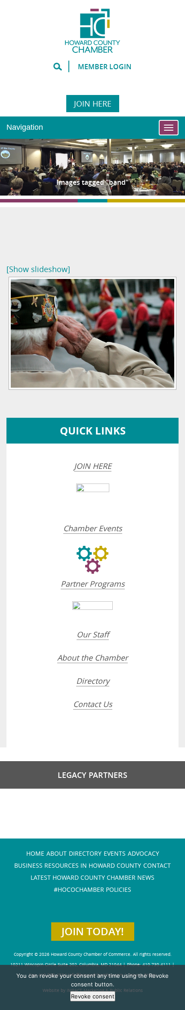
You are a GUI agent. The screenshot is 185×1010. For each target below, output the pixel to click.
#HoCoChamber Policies (92, 889)
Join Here (92, 103)
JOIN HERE (92, 466)
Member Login (105, 66)
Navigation (24, 127)
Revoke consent (92, 996)
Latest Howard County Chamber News (92, 877)
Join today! (93, 931)
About (56, 853)
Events (115, 853)
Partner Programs (93, 583)
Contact (157, 865)
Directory (92, 681)
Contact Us (92, 704)
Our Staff (93, 634)
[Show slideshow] (38, 269)
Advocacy (143, 853)
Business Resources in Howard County (77, 865)
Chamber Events (92, 528)
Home (35, 853)
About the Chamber (92, 657)
